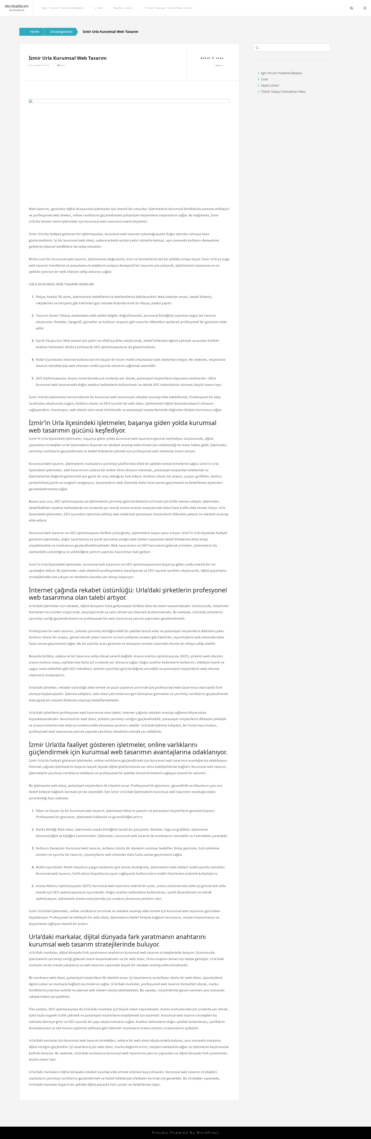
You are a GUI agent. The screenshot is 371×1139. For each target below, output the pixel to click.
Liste (98, 8)
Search (351, 8)
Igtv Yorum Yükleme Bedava (63, 8)
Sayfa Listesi (124, 8)
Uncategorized (39, 65)
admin (219, 65)
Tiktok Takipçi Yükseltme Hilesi (169, 8)
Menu (365, 8)
